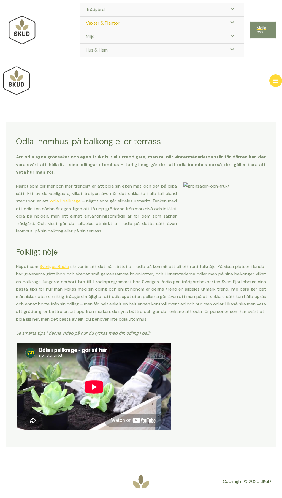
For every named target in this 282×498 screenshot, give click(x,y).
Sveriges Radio (54, 266)
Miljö (90, 36)
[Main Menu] (275, 80)
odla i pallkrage (65, 201)
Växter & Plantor (103, 23)
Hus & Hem (97, 50)
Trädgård (95, 9)
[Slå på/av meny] (231, 9)
